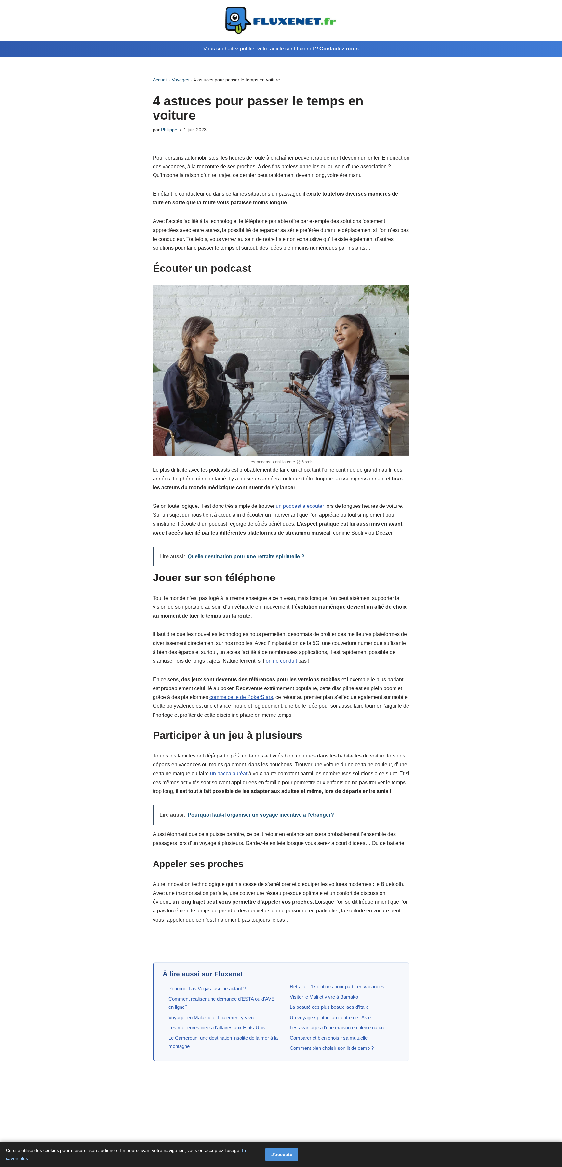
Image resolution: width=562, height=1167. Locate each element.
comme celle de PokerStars (241, 697)
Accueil (160, 79)
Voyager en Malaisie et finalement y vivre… (214, 1017)
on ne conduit (281, 661)
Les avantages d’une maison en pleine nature (337, 1027)
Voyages (180, 79)
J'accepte (281, 1154)
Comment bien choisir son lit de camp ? (332, 1048)
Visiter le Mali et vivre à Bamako (324, 997)
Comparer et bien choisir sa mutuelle (329, 1038)
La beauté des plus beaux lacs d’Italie (329, 1007)
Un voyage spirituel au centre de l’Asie (330, 1017)
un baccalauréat (228, 773)
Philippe (169, 129)
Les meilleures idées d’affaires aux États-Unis (216, 1027)
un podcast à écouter (300, 506)
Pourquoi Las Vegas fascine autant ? (207, 988)
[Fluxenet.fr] (281, 20)
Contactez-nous (339, 48)
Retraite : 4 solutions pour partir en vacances (337, 986)
